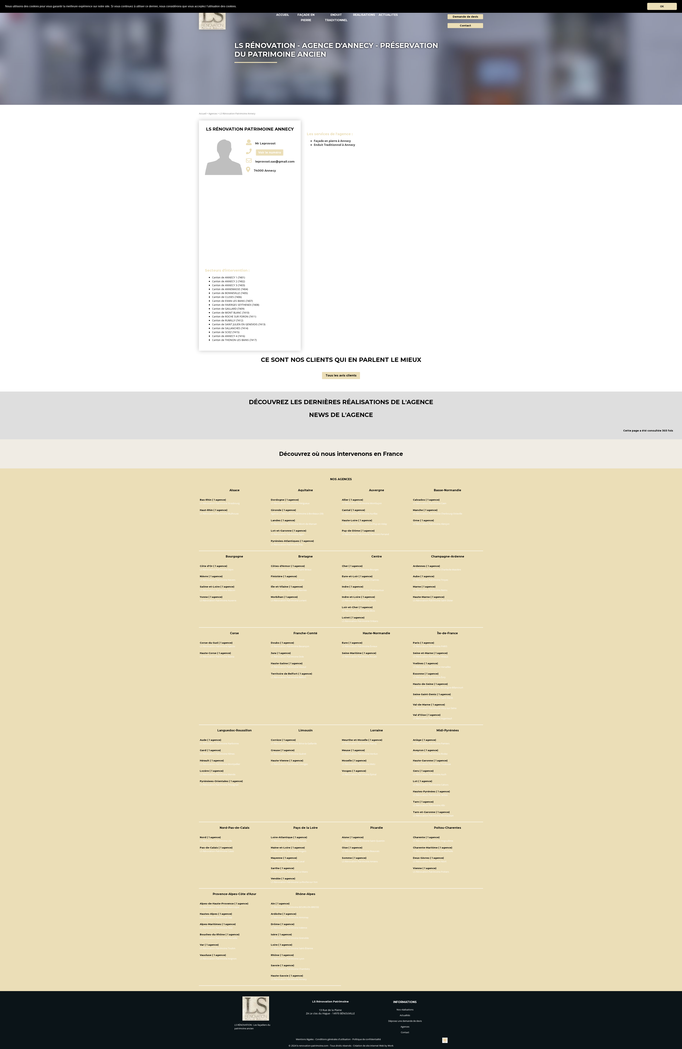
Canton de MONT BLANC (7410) (230, 312)
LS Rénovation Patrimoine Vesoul (288, 666)
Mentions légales (305, 1039)
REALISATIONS (364, 15)
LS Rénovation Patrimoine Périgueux (290, 503)
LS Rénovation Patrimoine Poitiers (431, 871)
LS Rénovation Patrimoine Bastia (217, 656)
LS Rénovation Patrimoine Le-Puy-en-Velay (364, 523)
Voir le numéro (269, 152)
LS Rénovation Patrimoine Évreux (359, 646)
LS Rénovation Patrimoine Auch (429, 774)
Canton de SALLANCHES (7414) (230, 328)
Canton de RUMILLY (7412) (227, 320)
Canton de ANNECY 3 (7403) (228, 285)
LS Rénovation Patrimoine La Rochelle (433, 851)
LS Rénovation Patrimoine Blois (358, 610)
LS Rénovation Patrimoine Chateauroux (363, 590)
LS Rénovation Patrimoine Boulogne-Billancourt (438, 687)
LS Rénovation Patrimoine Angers (288, 851)
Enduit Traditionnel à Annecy (334, 145)
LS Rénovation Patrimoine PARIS (430, 646)
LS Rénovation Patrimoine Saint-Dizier (433, 600)
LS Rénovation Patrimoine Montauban (433, 815)
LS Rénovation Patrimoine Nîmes (217, 753)
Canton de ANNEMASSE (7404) (230, 289)
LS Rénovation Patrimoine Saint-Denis (433, 697)
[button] (237, 6)
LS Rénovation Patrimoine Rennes (289, 590)
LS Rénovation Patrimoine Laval (287, 861)
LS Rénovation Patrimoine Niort (429, 861)
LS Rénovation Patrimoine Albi (429, 805)
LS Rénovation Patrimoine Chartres (360, 579)
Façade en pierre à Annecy (332, 141)
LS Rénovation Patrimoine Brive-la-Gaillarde (294, 743)
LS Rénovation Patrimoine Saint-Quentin (363, 840)
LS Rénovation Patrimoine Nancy (359, 743)
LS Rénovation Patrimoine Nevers (217, 579)
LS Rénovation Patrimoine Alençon (431, 523)
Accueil (203, 113)
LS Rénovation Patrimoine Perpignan (219, 784)
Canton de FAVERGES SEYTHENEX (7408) (235, 304)
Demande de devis (465, 16)
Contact (465, 25)
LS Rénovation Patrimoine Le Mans (289, 871)
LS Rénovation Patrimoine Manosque (219, 907)
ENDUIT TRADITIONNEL (336, 17)
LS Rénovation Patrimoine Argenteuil (432, 718)
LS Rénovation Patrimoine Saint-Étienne (292, 948)
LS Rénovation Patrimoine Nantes (289, 840)
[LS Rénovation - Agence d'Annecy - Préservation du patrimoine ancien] (212, 17)
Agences (213, 113)
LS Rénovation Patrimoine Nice (216, 927)
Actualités (405, 1015)
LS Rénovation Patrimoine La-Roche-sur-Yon (294, 882)
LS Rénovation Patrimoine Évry (429, 677)
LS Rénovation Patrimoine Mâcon (217, 590)
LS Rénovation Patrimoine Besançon (290, 646)
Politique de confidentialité (366, 1039)
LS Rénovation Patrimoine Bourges (360, 569)
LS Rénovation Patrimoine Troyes (430, 579)
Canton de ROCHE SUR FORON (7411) (234, 316)
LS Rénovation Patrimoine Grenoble (290, 938)
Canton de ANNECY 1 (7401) (228, 277)
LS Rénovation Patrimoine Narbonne (219, 743)
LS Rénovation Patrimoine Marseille (218, 938)
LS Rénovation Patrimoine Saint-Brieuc (291, 569)
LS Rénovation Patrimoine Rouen (359, 656)
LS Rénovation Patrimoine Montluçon (362, 503)
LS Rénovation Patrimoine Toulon (217, 948)
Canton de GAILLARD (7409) (228, 308)
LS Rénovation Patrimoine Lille (216, 840)
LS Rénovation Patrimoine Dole (287, 656)
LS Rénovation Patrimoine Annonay (289, 917)
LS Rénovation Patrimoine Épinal (359, 774)
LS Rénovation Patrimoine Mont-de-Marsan (294, 523)
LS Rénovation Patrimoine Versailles (432, 666)
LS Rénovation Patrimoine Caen (429, 503)
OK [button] (662, 6)
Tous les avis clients (341, 375)
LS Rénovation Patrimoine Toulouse (432, 764)
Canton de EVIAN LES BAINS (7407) (232, 301)
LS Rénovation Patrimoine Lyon (287, 958)
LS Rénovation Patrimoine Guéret (288, 753)
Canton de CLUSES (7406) (227, 297)
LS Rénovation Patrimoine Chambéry (290, 968)
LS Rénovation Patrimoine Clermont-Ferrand (365, 534)
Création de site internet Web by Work (373, 1045)
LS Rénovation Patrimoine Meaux (430, 656)
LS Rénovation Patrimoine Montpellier (220, 764)
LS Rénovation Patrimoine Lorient (289, 600)
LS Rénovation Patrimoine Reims (430, 590)
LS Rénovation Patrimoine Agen (287, 534)
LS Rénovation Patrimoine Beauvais (360, 851)
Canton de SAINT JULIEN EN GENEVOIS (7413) (238, 324)
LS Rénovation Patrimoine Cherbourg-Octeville (437, 513)
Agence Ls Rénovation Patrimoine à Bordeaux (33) (297, 513)
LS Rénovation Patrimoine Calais (217, 851)
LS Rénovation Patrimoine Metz (358, 764)
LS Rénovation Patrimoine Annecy (237, 113)
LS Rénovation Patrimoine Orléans (360, 621)
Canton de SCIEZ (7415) (225, 332)
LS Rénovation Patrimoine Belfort (288, 677)
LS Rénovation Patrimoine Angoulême (433, 840)
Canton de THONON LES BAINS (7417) (234, 340)
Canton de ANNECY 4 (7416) (228, 336)
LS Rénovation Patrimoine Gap (216, 917)
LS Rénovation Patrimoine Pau (287, 544)
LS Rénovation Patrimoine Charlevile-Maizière (437, 569)
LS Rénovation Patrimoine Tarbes (430, 795)
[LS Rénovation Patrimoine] (255, 1019)
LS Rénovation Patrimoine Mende (217, 774)
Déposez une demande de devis (405, 1021)
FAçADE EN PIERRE (306, 17)
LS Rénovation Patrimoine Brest (287, 579)
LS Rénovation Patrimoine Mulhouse (219, 513)
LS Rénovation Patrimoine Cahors (430, 784)
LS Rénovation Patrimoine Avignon (218, 958)
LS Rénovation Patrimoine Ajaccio (217, 646)
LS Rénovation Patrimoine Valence (289, 927)
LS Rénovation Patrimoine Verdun (360, 753)
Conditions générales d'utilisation (333, 1039)
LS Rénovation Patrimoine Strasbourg (220, 503)
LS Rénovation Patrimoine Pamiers (431, 743)
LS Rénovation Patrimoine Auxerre (218, 600)
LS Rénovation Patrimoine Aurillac (360, 513)
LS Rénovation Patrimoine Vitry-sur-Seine (434, 708)
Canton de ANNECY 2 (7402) (228, 281)
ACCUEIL (282, 15)
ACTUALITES (388, 15)
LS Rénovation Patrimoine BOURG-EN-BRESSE (295, 907)
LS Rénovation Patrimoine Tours (359, 600)
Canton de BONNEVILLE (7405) (230, 293)
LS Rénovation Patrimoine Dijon (216, 569)
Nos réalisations (405, 1009)
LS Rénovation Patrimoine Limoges (289, 764)
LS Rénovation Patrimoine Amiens (360, 861)
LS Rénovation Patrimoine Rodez (430, 753)
